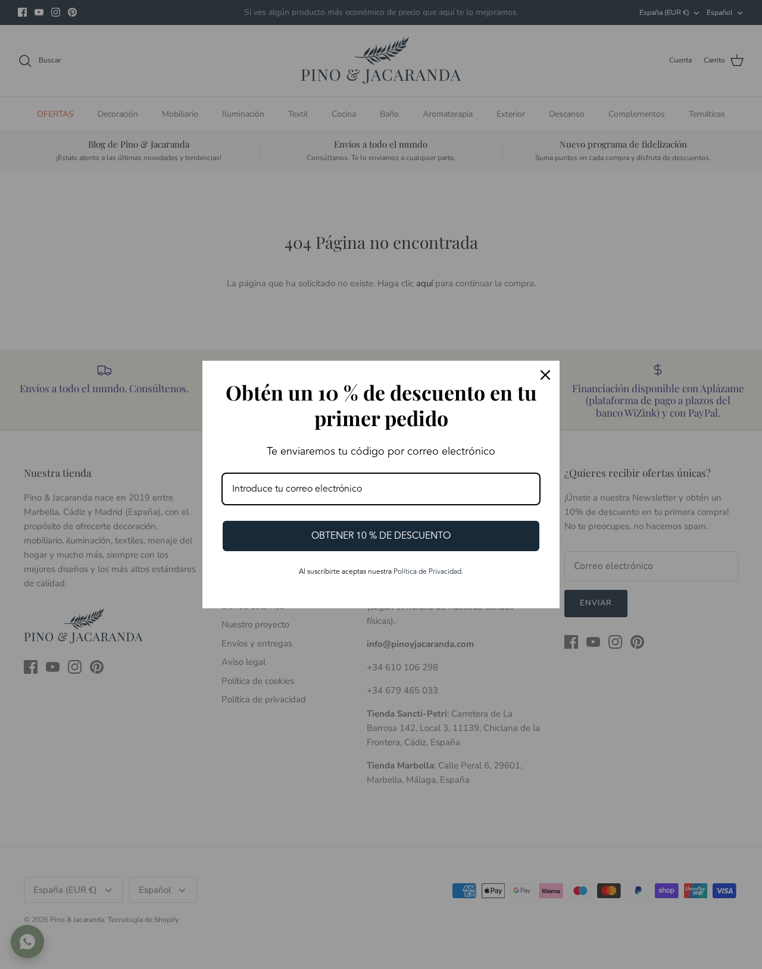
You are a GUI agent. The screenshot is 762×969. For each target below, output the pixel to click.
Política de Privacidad (427, 571)
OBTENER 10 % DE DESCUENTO (381, 536)
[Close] (545, 375)
